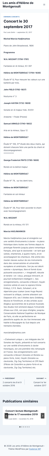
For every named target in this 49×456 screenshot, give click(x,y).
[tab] (20, 426)
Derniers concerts (11, 17)
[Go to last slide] (6, 416)
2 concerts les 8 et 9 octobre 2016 (12, 382)
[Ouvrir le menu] (44, 4)
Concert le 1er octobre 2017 (40, 382)
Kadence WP (35, 449)
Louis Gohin (10, 32)
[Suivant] (42, 416)
